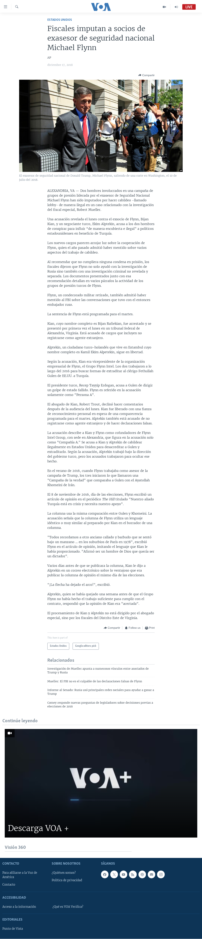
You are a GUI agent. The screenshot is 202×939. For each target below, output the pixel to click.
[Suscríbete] (151, 874)
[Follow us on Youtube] (123, 874)
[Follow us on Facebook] (104, 874)
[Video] (164, 7)
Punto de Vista (12, 928)
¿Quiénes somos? (64, 873)
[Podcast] (142, 874)
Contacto (8, 885)
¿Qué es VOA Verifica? (67, 907)
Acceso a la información (19, 907)
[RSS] (133, 874)
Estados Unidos (59, 20)
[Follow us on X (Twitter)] (114, 874)
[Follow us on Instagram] (161, 874)
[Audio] (176, 7)
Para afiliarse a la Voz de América (19, 875)
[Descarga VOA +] (101, 783)
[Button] (146, 75)
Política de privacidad (67, 880)
